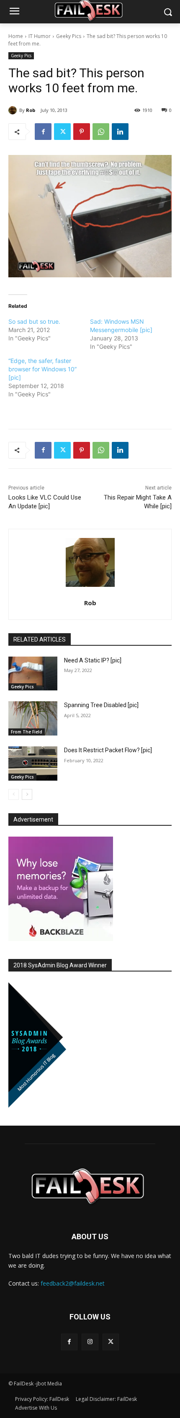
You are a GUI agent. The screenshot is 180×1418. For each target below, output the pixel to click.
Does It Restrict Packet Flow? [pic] (108, 750)
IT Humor (39, 36)
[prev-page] (13, 794)
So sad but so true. (34, 321)
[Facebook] (43, 131)
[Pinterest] (81, 131)
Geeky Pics (68, 36)
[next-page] (27, 794)
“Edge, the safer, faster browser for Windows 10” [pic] (42, 369)
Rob (30, 110)
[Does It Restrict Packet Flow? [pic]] (32, 763)
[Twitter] (62, 131)
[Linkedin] (120, 131)
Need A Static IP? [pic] (92, 660)
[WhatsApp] (101, 131)
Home (15, 36)
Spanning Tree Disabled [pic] (101, 705)
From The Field (26, 732)
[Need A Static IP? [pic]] (32, 674)
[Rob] (13, 110)
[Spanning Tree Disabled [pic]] (32, 718)
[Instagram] (90, 1342)
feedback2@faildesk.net (73, 1283)
